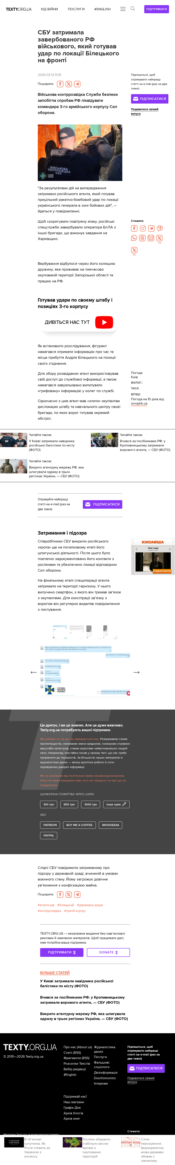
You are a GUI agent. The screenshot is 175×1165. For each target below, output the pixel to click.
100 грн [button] (49, 804)
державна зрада (91, 905)
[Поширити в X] (69, 84)
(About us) (84, 1047)
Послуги (100, 1057)
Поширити (46, 84)
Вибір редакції (75, 1069)
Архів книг (72, 1118)
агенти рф (47, 905)
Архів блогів (73, 1113)
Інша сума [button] (113, 804)
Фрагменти (72, 1058)
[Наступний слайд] (136, 672)
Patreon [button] (50, 825)
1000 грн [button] (91, 804)
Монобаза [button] (110, 825)
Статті (68, 1053)
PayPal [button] (49, 835)
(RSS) (77, 1053)
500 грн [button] (69, 804)
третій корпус (76, 911)
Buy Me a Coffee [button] (79, 825)
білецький (66, 905)
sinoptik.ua (139, 403)
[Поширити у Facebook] (60, 84)
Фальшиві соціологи (101, 1064)
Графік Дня (72, 1108)
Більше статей (55, 972)
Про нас (70, 1047)
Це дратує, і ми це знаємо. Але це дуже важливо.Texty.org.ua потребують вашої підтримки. (81, 727)
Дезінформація (106, 1072)
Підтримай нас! (75, 1096)
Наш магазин (74, 1102)
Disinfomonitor (105, 1078)
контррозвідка (50, 911)
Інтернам (101, 1083)
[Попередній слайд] (34, 672)
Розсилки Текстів (77, 1063)
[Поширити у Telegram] (77, 84)
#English (70, 1075)
